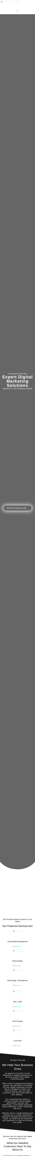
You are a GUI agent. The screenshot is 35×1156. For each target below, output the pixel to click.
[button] (17, 10)
